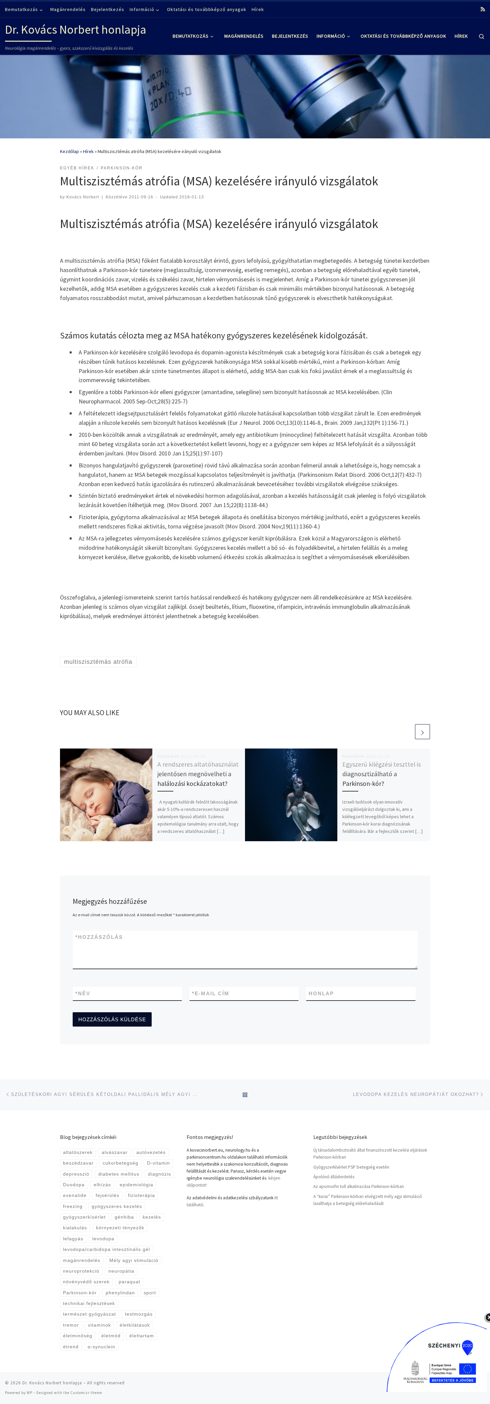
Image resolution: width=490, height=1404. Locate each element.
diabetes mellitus (118, 1174)
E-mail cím (210, 993)
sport (150, 1292)
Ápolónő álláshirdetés (333, 1177)
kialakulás (75, 1227)
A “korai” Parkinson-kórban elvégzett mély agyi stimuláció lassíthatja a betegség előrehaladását (367, 1200)
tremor (71, 1325)
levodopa (103, 1238)
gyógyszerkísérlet (84, 1217)
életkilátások (135, 1325)
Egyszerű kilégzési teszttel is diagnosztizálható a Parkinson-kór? (381, 774)
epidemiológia (136, 1184)
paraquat (129, 1281)
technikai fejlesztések (89, 1303)
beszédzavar (78, 1163)
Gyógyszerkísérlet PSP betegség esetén (351, 1167)
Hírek (88, 151)
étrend (71, 1346)
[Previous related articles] (406, 731)
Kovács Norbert (82, 197)
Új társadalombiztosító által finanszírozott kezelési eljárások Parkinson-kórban (370, 1153)
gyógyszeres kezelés (117, 1206)
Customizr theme (86, 1392)
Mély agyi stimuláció (133, 1260)
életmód (111, 1335)
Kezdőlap (69, 151)
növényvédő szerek (86, 1281)
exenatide (75, 1195)
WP (29, 1392)
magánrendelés (81, 1260)
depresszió (76, 1174)
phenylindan (120, 1292)
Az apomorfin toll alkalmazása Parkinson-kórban (358, 1186)
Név (82, 993)
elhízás (102, 1184)
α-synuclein (101, 1346)
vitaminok (99, 1325)
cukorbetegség (120, 1163)
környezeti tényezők (120, 1227)
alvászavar (115, 1152)
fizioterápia (141, 1195)
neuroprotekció (81, 1271)
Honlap (321, 993)
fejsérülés (107, 1195)
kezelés (152, 1217)
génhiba (124, 1217)
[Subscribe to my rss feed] (483, 9)
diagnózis (159, 1174)
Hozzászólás (99, 937)
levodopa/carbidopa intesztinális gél (106, 1249)
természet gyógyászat (89, 1314)
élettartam (141, 1335)
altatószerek (78, 1152)
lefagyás (73, 1238)
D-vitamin (158, 1163)
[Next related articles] (422, 731)
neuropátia (121, 1271)
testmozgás (139, 1314)
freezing (73, 1206)
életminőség (77, 1335)
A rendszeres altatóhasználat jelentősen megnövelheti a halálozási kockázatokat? (198, 774)
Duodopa (74, 1184)
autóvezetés (151, 1152)
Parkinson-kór (80, 1292)
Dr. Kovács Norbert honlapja (52, 1383)
